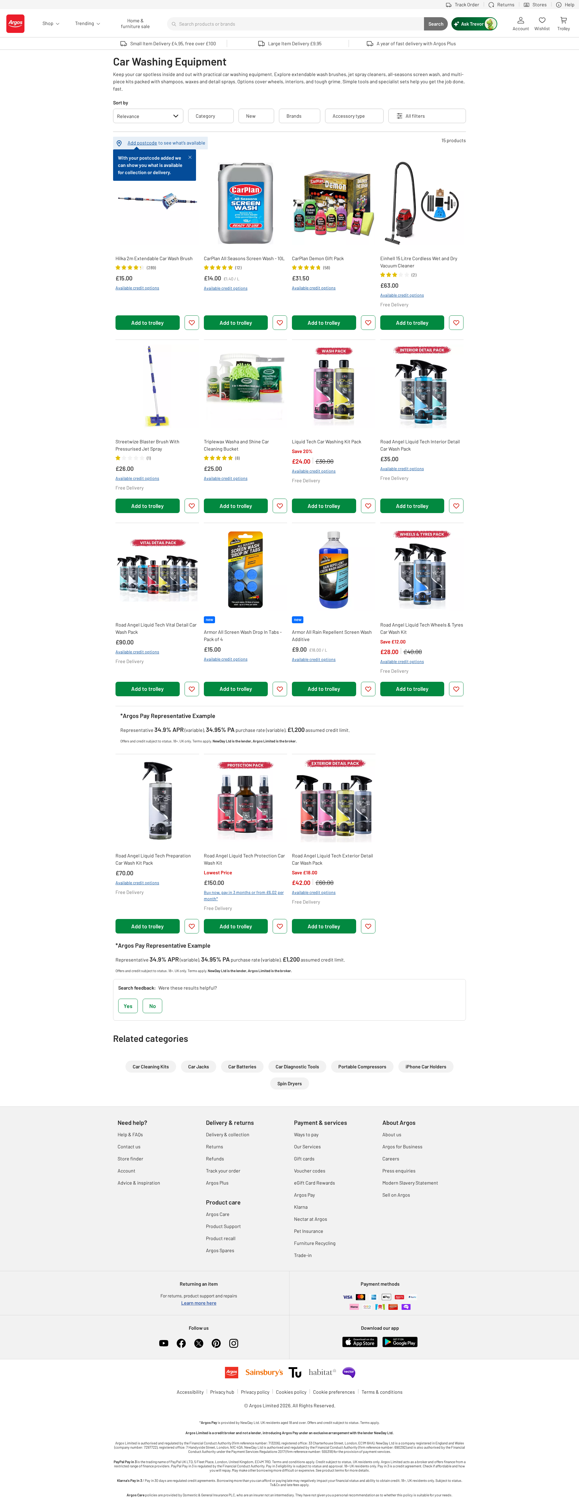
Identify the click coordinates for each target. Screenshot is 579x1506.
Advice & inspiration (139, 1182)
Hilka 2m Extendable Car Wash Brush (154, 258)
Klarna (301, 1207)
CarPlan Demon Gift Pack (318, 258)
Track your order (223, 1170)
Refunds (215, 1158)
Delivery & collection (227, 1134)
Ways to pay (306, 1134)
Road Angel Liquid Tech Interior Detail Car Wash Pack (420, 445)
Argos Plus (217, 1182)
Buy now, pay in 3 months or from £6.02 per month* (244, 895)
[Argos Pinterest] (216, 1343)
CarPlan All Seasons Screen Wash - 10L (244, 258)
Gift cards (304, 1158)
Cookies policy (291, 1392)
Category (205, 116)
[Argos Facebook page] (181, 1343)
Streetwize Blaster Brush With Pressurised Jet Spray (147, 445)
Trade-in (303, 1255)
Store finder (130, 1158)
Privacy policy (255, 1392)
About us (391, 1134)
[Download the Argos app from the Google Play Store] (400, 1341)
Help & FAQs (130, 1134)
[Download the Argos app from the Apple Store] (360, 1341)
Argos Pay (304, 1195)
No (152, 1006)
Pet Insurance (308, 1231)
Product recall (221, 1238)
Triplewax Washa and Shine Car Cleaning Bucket (236, 445)
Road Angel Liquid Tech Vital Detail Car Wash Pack (156, 628)
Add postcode (142, 142)
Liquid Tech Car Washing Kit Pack (326, 441)
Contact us (129, 1146)
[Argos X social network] (198, 1343)
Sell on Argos (396, 1195)
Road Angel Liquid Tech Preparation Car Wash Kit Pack (153, 859)
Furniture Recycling (315, 1243)
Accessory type (349, 116)
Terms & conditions (382, 1392)
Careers (390, 1158)
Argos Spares (220, 1250)
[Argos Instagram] (233, 1343)
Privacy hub (222, 1392)
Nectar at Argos (310, 1219)
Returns (214, 1146)
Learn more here (199, 1303)
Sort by (120, 102)
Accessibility (190, 1392)
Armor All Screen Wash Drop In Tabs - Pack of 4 (243, 635)
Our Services (307, 1146)
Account (126, 1170)
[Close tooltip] (190, 156)
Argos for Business (402, 1146)
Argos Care (217, 1214)
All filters (415, 116)
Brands (294, 116)
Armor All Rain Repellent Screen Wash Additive (332, 635)
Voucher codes (309, 1170)
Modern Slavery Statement (410, 1182)
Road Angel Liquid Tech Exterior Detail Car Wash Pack (332, 859)
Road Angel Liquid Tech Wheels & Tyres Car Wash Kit (421, 628)
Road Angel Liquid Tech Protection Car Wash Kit (244, 859)
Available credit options (137, 287)
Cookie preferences (334, 1392)
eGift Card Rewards (314, 1182)
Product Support (223, 1226)
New (251, 116)
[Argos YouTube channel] (164, 1343)
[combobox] (295, 23)
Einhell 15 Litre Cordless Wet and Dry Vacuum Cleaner (418, 261)
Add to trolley (147, 322)
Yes (128, 1006)
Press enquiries (399, 1170)
